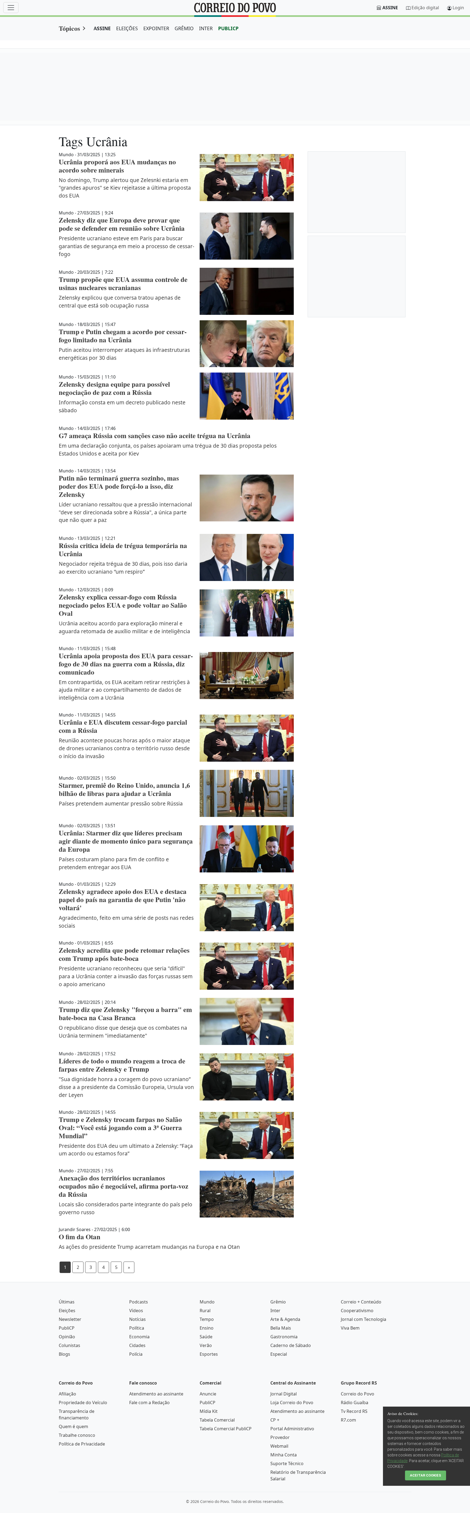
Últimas (67, 1302)
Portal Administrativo (292, 1429)
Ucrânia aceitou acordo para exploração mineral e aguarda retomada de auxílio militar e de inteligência (124, 627)
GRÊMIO (184, 28)
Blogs (64, 1354)
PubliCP (67, 1328)
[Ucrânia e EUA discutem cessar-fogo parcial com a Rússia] (247, 738)
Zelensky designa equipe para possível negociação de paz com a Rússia (114, 388)
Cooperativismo (357, 1311)
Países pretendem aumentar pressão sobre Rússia (121, 803)
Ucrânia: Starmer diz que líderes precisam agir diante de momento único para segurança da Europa (126, 841)
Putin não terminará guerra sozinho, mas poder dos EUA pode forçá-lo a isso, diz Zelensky (119, 486)
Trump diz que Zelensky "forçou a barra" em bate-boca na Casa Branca (125, 1013)
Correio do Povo (357, 1394)
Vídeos (136, 1311)
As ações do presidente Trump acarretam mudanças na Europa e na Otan (149, 1246)
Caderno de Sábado (290, 1345)
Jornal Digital (283, 1394)
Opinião (67, 1337)
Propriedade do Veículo (83, 1403)
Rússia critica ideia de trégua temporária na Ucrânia (123, 549)
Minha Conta (283, 1455)
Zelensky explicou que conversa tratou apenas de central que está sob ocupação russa (120, 301)
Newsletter (70, 1319)
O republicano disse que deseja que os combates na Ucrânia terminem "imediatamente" (123, 1031)
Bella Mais (280, 1328)
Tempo (207, 1319)
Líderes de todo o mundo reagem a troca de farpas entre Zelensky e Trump (122, 1065)
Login (458, 8)
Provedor (280, 1437)
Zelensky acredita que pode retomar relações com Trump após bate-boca (124, 954)
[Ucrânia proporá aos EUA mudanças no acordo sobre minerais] (247, 177)
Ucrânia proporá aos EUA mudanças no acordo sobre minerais (117, 166)
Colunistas (69, 1345)
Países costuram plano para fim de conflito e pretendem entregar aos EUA (114, 863)
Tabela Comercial (217, 1420)
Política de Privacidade (82, 1444)
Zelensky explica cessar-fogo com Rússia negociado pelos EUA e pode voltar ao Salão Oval (123, 605)
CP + (274, 1420)
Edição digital (425, 8)
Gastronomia (284, 1337)
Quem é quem (73, 1426)
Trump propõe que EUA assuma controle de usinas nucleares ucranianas (123, 283)
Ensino (207, 1328)
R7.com (348, 1420)
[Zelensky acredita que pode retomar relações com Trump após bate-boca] (247, 966)
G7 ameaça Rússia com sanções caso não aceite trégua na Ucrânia (155, 435)
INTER (206, 28)
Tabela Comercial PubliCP (226, 1429)
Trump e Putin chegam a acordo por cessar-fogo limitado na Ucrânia (123, 336)
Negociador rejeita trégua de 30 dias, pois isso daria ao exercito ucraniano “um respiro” (123, 567)
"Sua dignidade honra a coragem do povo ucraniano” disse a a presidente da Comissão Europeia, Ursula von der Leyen (126, 1087)
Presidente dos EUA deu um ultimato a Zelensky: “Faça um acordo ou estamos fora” (126, 1149)
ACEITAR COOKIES (425, 1475)
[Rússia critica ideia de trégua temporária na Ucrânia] (247, 557)
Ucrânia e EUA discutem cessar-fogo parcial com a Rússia (123, 726)
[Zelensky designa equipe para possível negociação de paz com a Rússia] (247, 396)
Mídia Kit (209, 1411)
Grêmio (278, 1302)
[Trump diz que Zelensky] (247, 1021)
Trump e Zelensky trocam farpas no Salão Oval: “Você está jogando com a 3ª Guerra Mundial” (120, 1127)
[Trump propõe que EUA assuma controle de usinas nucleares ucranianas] (247, 291)
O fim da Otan (79, 1237)
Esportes (209, 1354)
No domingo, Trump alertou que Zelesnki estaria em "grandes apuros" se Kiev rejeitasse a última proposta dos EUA (125, 187)
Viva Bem (350, 1328)
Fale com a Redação (149, 1403)
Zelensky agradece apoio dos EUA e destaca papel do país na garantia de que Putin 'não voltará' (123, 899)
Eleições (67, 1311)
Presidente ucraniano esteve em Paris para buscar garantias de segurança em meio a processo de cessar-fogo (126, 246)
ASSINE (102, 28)
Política (136, 1328)
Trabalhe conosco (77, 1435)
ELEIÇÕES (127, 28)
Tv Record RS (354, 1411)
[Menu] (10, 7)
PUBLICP (228, 28)
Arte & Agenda (285, 1319)
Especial (278, 1354)
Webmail (279, 1446)
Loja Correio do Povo (291, 1403)
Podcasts (138, 1302)
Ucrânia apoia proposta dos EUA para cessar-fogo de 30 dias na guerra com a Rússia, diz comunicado (126, 664)
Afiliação (67, 1394)
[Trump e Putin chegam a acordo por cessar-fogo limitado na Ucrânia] (247, 343)
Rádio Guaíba (354, 1403)
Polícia (136, 1354)
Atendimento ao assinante (156, 1394)
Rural (205, 1311)
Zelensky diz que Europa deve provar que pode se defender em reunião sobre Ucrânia (122, 224)
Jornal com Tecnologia (363, 1319)
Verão (206, 1345)
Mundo (207, 1302)
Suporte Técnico (287, 1463)
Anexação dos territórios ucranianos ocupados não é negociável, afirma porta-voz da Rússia (123, 1186)
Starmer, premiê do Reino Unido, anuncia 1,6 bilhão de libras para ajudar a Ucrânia (124, 789)
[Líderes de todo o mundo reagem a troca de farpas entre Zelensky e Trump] (247, 1076)
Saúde (206, 1337)
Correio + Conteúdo (361, 1302)
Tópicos (69, 28)
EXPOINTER (156, 28)
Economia (139, 1337)
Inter (275, 1311)
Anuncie (208, 1394)
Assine (390, 8)
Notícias (137, 1319)
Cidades (137, 1345)
